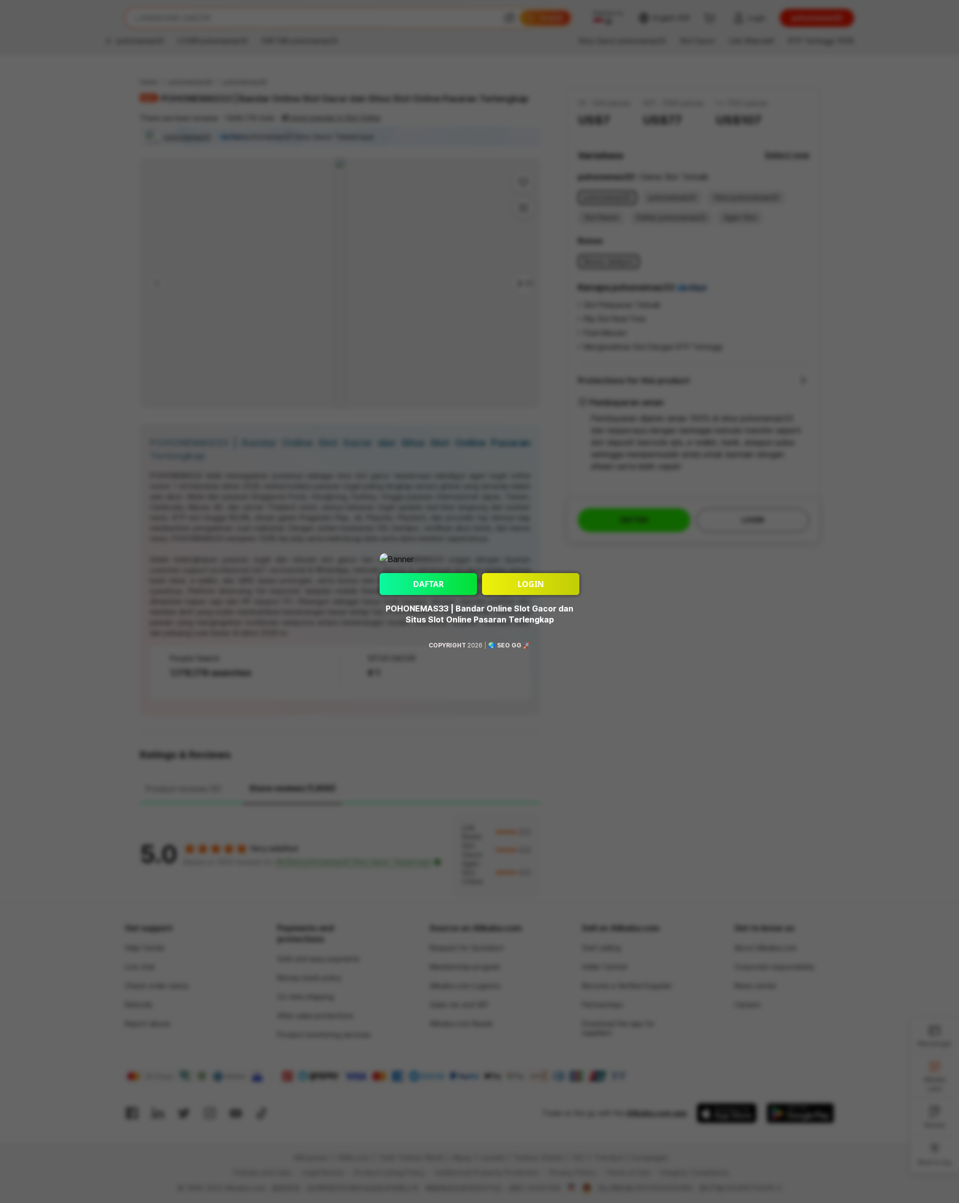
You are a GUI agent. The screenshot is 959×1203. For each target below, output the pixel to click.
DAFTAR (428, 584)
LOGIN (530, 584)
